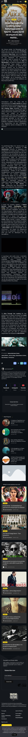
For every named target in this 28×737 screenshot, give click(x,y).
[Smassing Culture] (5, 1)
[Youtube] (23, 387)
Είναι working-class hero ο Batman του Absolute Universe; (18, 440)
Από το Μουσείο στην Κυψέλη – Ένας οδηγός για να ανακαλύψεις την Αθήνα (18, 431)
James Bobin (4, 355)
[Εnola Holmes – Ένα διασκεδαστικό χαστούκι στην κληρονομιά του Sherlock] (14, 494)
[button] (2, 1)
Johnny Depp (12, 355)
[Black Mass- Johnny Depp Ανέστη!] (14, 579)
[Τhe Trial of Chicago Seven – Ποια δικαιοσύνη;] (14, 521)
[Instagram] (15, 387)
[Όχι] (26, 731)
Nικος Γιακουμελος (15, 40)
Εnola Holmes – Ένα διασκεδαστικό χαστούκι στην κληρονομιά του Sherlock (13, 506)
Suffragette (17, 206)
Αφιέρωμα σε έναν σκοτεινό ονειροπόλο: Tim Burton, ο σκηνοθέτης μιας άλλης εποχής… (14, 563)
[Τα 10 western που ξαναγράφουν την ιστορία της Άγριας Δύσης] (14, 633)
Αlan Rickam (4, 357)
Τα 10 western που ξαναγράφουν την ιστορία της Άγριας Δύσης (13, 645)
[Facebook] (6, 387)
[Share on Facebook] (14, 363)
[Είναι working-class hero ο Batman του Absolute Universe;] (6, 441)
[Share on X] (18, 363)
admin (6, 567)
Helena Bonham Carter (13, 353)
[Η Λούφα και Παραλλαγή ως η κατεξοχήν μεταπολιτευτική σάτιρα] (6, 422)
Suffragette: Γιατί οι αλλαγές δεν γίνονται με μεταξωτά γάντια (12, 617)
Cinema (14, 19)
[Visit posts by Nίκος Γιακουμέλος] (2, 369)
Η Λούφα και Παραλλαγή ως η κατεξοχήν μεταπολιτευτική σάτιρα (18, 422)
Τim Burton (11, 357)
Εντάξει (14, 734)
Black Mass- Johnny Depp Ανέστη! (12, 591)
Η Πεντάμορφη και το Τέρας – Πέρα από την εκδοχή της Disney (18, 450)
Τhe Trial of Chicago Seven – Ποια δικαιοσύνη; (12, 534)
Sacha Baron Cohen (21, 355)
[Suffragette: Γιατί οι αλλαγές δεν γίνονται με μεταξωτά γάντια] (14, 605)
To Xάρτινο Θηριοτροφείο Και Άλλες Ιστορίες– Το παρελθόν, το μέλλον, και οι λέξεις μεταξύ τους (18, 459)
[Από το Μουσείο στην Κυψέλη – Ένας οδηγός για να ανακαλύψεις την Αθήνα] (6, 432)
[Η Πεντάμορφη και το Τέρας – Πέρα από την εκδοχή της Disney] (6, 450)
